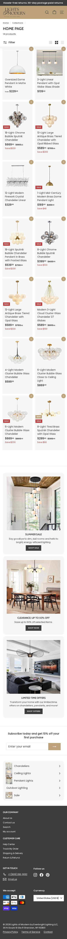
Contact (48, 931)
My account (9, 831)
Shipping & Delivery (13, 853)
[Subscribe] (54, 746)
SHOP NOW (33, 627)
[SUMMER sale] (33, 503)
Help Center (9, 844)
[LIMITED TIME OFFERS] (33, 667)
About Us (7, 818)
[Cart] (54, 12)
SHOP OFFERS (33, 711)
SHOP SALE (33, 547)
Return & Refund (11, 857)
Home (6, 23)
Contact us (9, 822)
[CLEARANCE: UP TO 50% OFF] (33, 587)
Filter (11, 42)
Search (6, 827)
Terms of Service (30, 931)
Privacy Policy (10, 931)
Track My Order (10, 848)
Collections (17, 23)
